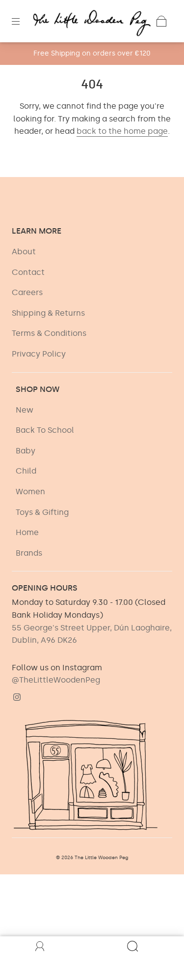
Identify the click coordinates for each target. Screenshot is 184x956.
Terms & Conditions (49, 333)
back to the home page (122, 131)
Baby (25, 450)
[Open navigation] (22, 21)
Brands (29, 553)
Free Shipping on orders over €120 (92, 53)
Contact (28, 272)
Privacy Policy (39, 353)
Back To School (45, 430)
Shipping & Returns (48, 313)
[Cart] (161, 21)
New (24, 410)
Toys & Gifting (42, 512)
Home (27, 532)
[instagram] (16, 697)
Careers (27, 292)
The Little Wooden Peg (102, 858)
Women (30, 491)
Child (26, 471)
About (24, 251)
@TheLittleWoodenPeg (56, 680)
